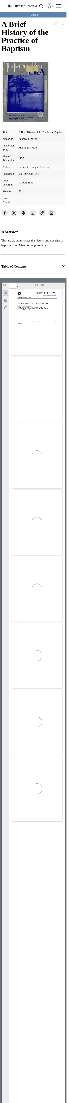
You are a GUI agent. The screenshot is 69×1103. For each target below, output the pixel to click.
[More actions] (62, 285)
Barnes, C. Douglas (29, 167)
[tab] (5, 293)
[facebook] (4, 213)
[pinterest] (23, 213)
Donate (34, 14)
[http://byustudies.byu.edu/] (27, 351)
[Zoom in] (42, 285)
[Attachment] (5, 307)
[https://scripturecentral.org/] (49, 295)
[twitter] (14, 213)
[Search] (4, 285)
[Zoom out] (36, 285)
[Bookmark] (5, 300)
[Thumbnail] (5, 293)
